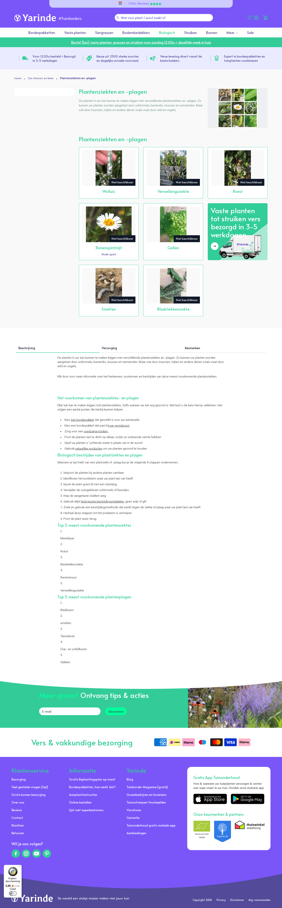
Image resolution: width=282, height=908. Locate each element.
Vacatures (134, 810)
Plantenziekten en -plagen (78, 78)
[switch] (13, 893)
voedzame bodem (96, 431)
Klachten (18, 825)
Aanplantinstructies (83, 794)
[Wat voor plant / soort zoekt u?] (117, 17)
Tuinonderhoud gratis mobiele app (151, 825)
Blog (130, 779)
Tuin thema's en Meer (40, 78)
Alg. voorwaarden (259, 900)
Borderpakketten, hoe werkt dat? (92, 787)
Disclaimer (237, 900)
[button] (265, 17)
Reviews (17, 810)
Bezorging (19, 779)
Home (17, 78)
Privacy (221, 900)
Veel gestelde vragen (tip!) (30, 787)
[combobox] (164, 17)
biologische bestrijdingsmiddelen (102, 501)
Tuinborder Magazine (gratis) (147, 787)
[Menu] (19, 867)
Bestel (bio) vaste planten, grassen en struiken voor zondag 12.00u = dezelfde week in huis (141, 42)
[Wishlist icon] (132, 154)
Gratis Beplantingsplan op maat (92, 779)
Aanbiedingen (136, 833)
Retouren (18, 833)
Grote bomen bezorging (28, 794)
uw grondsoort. (119, 425)
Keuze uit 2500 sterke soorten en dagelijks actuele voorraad (117, 58)
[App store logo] (210, 799)
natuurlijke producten (88, 448)
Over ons (18, 802)
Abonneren (116, 711)
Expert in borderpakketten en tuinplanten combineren (244, 58)
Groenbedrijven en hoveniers (146, 794)
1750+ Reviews (138, 3)
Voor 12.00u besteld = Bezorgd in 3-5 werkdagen (54, 58)
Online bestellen (80, 802)
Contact (17, 817)
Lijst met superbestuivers (86, 810)
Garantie (133, 817)
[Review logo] (222, 831)
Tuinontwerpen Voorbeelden (146, 802)
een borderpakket (82, 420)
